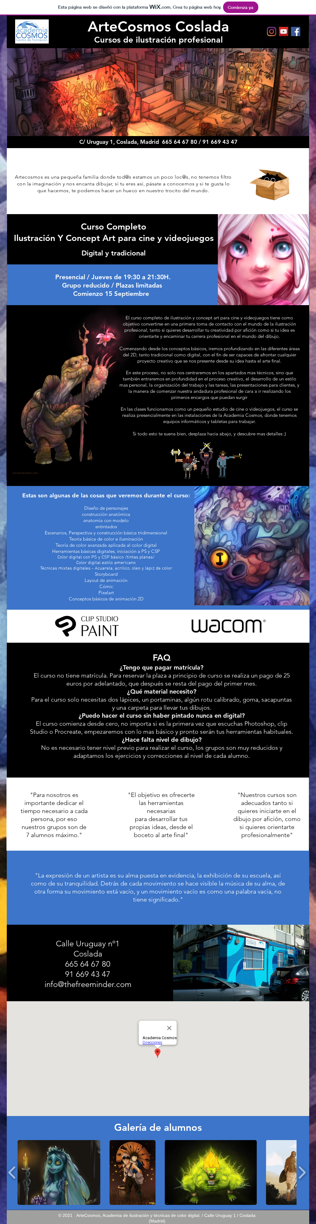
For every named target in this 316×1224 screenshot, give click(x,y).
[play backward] (12, 1172)
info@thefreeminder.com (87, 984)
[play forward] (302, 1172)
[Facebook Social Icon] (295, 31)
